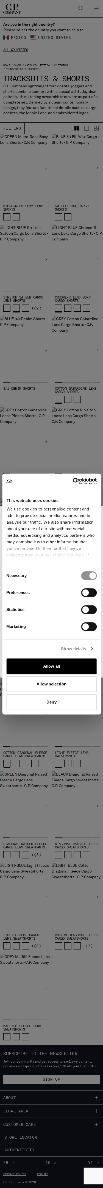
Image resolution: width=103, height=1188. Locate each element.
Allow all (51, 666)
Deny (51, 702)
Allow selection (51, 684)
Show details (73, 648)
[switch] (89, 592)
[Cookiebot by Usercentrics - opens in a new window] (73, 481)
